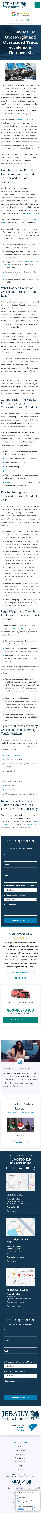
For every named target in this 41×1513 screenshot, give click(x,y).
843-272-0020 (18, 1257)
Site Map (10, 1488)
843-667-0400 (19, 1207)
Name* (6, 854)
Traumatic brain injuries (13, 755)
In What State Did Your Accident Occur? (19, 886)
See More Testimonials (20, 972)
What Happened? (11, 904)
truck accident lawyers (23, 120)
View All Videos (20, 1142)
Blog (20, 1466)
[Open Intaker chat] (19, 1512)
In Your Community (20, 1458)
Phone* (7, 865)
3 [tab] (22, 978)
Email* (6, 875)
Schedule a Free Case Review (21, 1020)
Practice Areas (20, 1454)
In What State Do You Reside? (15, 895)
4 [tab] (25, 978)
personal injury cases (31, 213)
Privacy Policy (20, 1488)
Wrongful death (11, 482)
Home (20, 1446)
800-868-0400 (26, 32)
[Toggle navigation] (37, 5)
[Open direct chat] (36, 1488)
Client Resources (20, 1462)
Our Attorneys (20, 1450)
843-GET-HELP (20, 1159)
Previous (8, 1126)
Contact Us (21, 1469)
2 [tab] (19, 978)
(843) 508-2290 (19, 1302)
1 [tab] (16, 978)
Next (32, 1126)
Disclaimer (30, 1488)
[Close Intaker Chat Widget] (39, 1488)
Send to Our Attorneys (20, 920)
